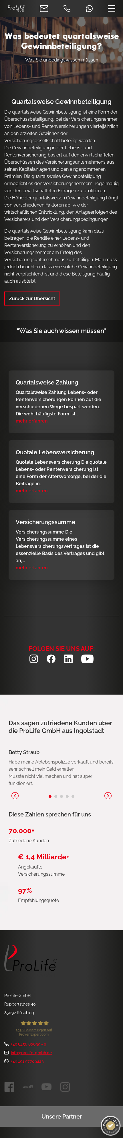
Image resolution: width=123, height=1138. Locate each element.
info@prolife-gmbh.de (31, 1052)
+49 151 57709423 (27, 1061)
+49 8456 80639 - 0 (28, 1044)
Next (108, 795)
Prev (15, 795)
